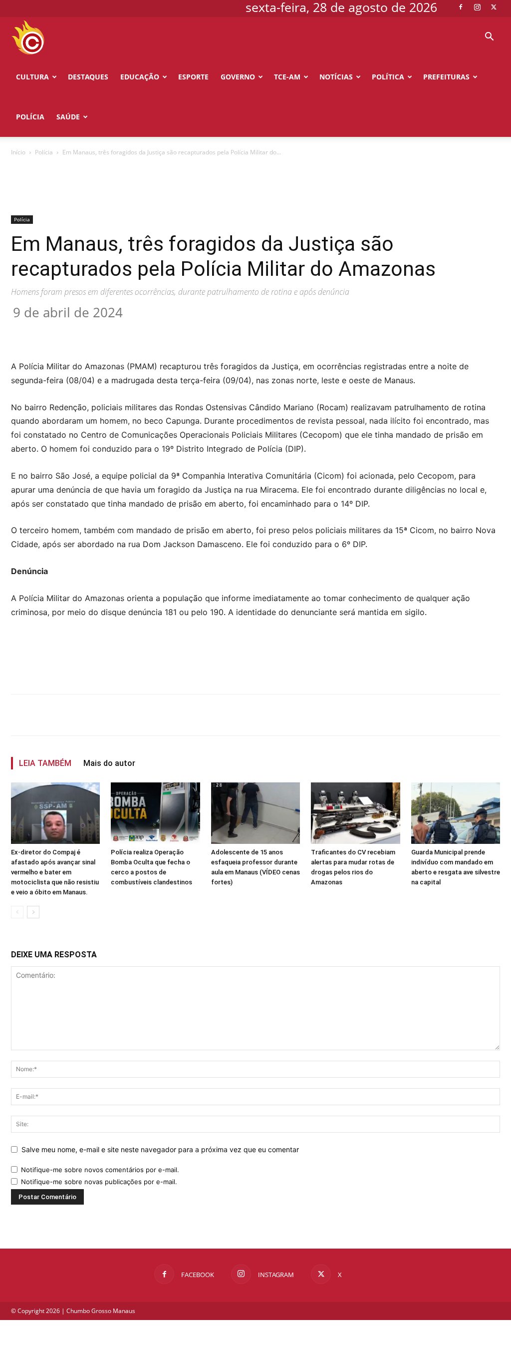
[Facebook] (460, 7)
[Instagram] (477, 7)
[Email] (193, 331)
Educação (139, 76)
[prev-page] (17, 912)
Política (388, 76)
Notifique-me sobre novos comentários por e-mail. (100, 1170)
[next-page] (33, 912)
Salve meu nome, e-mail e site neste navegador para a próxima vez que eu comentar (160, 1149)
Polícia (30, 116)
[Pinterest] (147, 331)
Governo (238, 76)
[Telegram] (216, 331)
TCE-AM (287, 76)
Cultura (32, 76)
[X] (493, 7)
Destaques (88, 76)
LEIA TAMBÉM (45, 763)
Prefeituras (446, 76)
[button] (489, 37)
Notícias (336, 76)
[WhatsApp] (170, 331)
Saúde (68, 116)
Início (18, 152)
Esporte (193, 76)
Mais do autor (109, 763)
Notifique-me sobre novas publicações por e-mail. (99, 1182)
